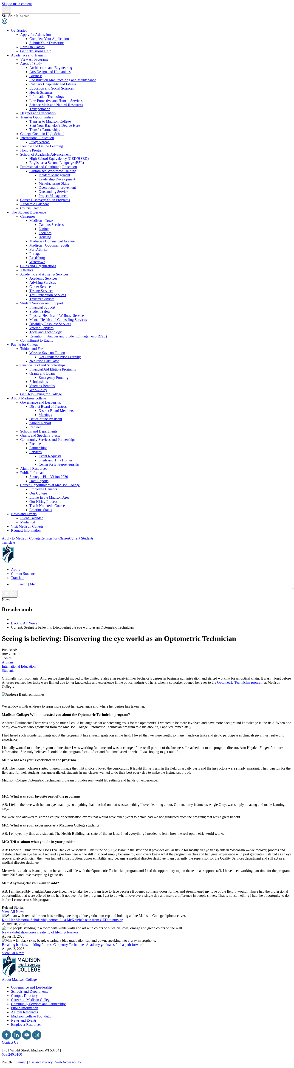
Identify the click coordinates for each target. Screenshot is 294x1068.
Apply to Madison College (21, 538)
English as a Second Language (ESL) (56, 163)
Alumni (7, 662)
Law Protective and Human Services (55, 101)
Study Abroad (39, 142)
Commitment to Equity (36, 340)
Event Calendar (31, 518)
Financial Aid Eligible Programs (52, 369)
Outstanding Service (53, 192)
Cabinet (35, 427)
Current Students (81, 538)
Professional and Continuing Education (48, 167)
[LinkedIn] (17, 1038)
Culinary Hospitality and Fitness (52, 84)
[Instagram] (36, 1038)
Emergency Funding (53, 377)
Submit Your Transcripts (46, 43)
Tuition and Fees (32, 349)
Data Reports (38, 481)
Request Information (26, 530)
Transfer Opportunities (36, 117)
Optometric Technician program (240, 682)
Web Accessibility (68, 1062)
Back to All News (24, 623)
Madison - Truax (41, 220)
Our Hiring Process (43, 501)
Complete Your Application (49, 39)
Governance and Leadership (40, 402)
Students (8, 670)
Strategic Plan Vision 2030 (48, 477)
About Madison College (28, 398)
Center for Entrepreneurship (59, 464)
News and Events (24, 514)
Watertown (37, 262)
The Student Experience (28, 212)
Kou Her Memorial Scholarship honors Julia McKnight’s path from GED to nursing (62, 920)
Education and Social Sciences (51, 88)
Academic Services (43, 278)
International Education (37, 138)
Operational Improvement (57, 187)
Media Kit (27, 522)
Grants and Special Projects (40, 435)
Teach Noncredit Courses (47, 506)
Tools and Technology (45, 332)
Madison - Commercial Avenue (52, 241)
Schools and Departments (38, 431)
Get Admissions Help (35, 51)
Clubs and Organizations (38, 266)
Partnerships (38, 448)
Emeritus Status (40, 510)
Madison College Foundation (32, 1016)
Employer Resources (26, 1024)
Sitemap (20, 1062)
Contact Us (10, 1042)
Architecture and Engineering (50, 68)
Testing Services (41, 291)
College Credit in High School (42, 134)
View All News (13, 911)
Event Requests (50, 456)
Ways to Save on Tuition (47, 353)
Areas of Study (31, 63)
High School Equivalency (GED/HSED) (59, 158)
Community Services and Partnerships (47, 439)
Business (35, 76)
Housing (45, 237)
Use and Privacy (41, 1062)
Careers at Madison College (31, 1000)
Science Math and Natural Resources (56, 105)
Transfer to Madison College (50, 121)
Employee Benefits (43, 489)
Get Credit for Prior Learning (60, 357)
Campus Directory (24, 996)
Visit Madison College (27, 526)
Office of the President (45, 419)
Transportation (39, 109)
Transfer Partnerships (44, 130)
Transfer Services (41, 299)
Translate (8, 542)
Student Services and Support (41, 303)
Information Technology (47, 96)
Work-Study (38, 390)
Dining (44, 229)
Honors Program (32, 150)
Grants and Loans (42, 373)
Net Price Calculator (44, 361)
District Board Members (56, 411)
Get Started (19, 30)
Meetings (45, 415)
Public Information (33, 473)
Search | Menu (27, 584)
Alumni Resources (33, 468)
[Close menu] (6, 10)
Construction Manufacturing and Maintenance (62, 80)
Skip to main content (17, 4)
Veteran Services (41, 328)
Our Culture (38, 493)
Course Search (30, 208)
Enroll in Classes (32, 47)
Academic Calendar (34, 204)
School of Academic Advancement (45, 154)
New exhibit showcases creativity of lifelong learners (40, 932)
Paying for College (24, 344)
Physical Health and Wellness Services (57, 316)
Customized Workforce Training (52, 171)
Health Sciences (41, 92)
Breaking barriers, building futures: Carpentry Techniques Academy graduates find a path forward (72, 945)
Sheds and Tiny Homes (55, 460)
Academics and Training (28, 55)
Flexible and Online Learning (41, 146)
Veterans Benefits (42, 386)
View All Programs (34, 59)
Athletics (26, 270)
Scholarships (38, 382)
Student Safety (40, 311)
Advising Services (42, 282)
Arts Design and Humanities (50, 72)
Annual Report (40, 423)
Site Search (10, 16)
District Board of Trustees (48, 406)
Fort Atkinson (39, 249)
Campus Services (51, 225)
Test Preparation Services (47, 295)
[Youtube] (27, 1038)
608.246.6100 (12, 1054)
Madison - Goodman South (49, 245)
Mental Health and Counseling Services (58, 320)
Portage (34, 254)
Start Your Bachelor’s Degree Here (54, 125)
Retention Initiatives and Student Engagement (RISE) (68, 336)
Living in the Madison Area (49, 497)
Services (35, 452)
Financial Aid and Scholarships (42, 365)
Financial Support (42, 307)
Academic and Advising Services (44, 274)
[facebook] (7, 1038)
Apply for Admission (35, 35)
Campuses (27, 216)
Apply (15, 569)
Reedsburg (37, 258)
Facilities (45, 233)
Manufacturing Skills (54, 183)
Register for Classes (54, 538)
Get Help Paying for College (41, 394)
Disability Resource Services (50, 324)
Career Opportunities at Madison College (50, 485)
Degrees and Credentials (38, 113)
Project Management (53, 196)
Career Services (40, 287)
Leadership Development (57, 179)
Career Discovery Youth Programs (45, 200)
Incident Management (54, 175)
